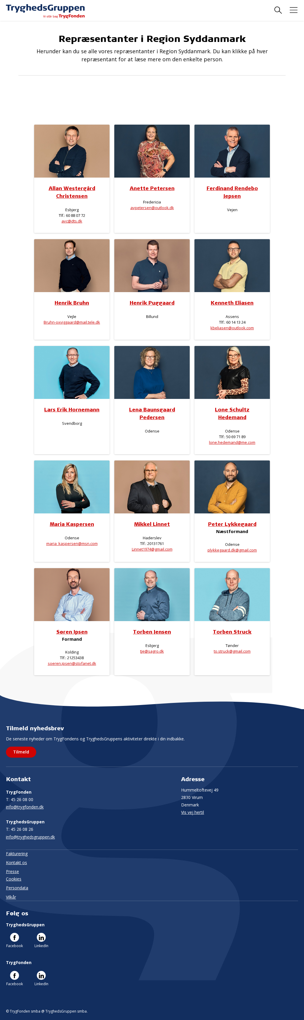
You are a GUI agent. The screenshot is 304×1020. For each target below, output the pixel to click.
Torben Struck (232, 631)
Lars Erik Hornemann (71, 409)
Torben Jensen (152, 631)
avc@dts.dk (71, 221)
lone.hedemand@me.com (232, 442)
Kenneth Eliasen (232, 302)
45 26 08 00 (19, 799)
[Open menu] (293, 10)
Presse (12, 871)
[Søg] (278, 10)
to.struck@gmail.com (232, 651)
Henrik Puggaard (152, 302)
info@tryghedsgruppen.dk (30, 837)
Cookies (13, 879)
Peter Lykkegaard (232, 524)
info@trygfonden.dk (25, 807)
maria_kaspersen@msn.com (72, 543)
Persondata (17, 888)
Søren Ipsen (72, 631)
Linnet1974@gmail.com (152, 549)
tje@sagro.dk (152, 651)
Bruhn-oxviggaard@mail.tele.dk (72, 322)
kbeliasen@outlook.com (232, 327)
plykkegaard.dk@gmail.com (232, 550)
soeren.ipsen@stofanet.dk (72, 663)
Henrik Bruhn (72, 302)
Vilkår (11, 897)
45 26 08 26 (19, 829)
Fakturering (17, 853)
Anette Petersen (152, 188)
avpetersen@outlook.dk (152, 207)
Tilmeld (21, 752)
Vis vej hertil (192, 812)
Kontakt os (16, 862)
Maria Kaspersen (72, 524)
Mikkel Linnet (152, 524)
